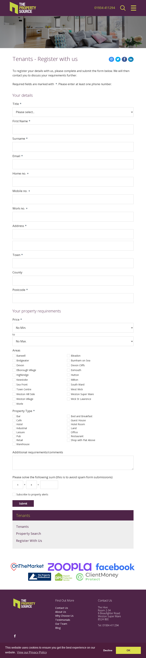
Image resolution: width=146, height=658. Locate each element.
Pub (18, 436)
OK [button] (128, 650)
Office (74, 432)
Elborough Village (26, 370)
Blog (58, 627)
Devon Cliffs (78, 365)
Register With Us (29, 540)
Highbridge (22, 375)
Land (74, 428)
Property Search (28, 533)
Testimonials (62, 619)
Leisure (20, 432)
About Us (60, 611)
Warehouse (23, 444)
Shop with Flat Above (83, 440)
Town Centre (23, 389)
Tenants (22, 526)
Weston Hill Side (25, 394)
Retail (19, 440)
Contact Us (61, 608)
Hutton (75, 375)
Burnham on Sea (80, 360)
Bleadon (75, 355)
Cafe (19, 420)
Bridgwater (22, 360)
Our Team (61, 623)
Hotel (19, 424)
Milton (74, 379)
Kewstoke (22, 379)
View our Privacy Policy (32, 652)
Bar (18, 416)
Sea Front (22, 384)
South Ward (77, 384)
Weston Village (24, 399)
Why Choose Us (64, 615)
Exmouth (76, 370)
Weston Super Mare (82, 394)
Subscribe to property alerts (32, 494)
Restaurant (77, 436)
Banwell (20, 355)
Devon (20, 365)
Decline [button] (107, 650)
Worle (19, 403)
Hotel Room (78, 424)
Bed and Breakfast (81, 416)
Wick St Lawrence (81, 399)
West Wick (77, 389)
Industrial (21, 428)
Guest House (78, 420)
